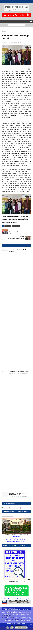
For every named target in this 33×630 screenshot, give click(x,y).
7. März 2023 (12, 373)
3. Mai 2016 (5, 42)
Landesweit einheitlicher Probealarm (19, 371)
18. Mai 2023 (12, 496)
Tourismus (16, 226)
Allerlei (8, 226)
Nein (12, 627)
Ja (7, 627)
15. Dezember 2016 (14, 253)
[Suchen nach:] (16, 25)
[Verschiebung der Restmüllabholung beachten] (5, 308)
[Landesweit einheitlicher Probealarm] (5, 430)
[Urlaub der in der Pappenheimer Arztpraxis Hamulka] (5, 494)
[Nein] (31, 618)
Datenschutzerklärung (16, 625)
